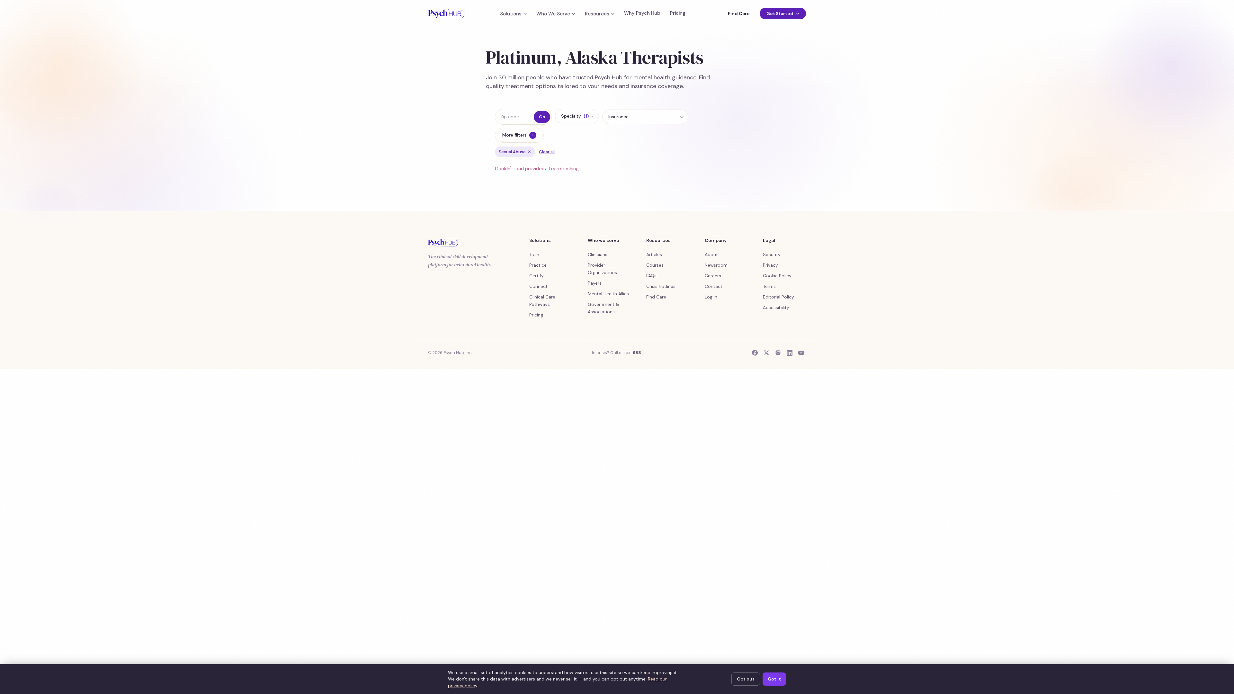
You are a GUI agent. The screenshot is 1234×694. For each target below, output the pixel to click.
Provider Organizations (602, 268)
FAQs (651, 276)
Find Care (738, 13)
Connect (538, 286)
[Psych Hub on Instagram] (778, 353)
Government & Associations (603, 308)
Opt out (746, 679)
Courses (655, 265)
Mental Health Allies (608, 294)
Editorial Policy (778, 297)
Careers (713, 276)
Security (772, 254)
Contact (713, 286)
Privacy (770, 265)
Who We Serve (553, 14)
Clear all (547, 152)
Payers (595, 283)
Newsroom (716, 265)
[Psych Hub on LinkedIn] (789, 353)
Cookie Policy (777, 276)
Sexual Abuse (515, 152)
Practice (538, 265)
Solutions (511, 14)
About (711, 254)
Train (534, 254)
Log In (711, 297)
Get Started (779, 13)
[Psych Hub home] (446, 13)
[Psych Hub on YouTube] (801, 353)
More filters (517, 135)
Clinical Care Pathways (542, 300)
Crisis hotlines (660, 286)
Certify (536, 276)
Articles (654, 254)
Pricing (677, 13)
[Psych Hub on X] (766, 353)
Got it (774, 679)
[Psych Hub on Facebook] (755, 353)
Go (542, 117)
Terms (769, 286)
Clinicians (597, 254)
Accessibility (776, 307)
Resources (597, 14)
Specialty (577, 116)
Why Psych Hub (642, 13)
